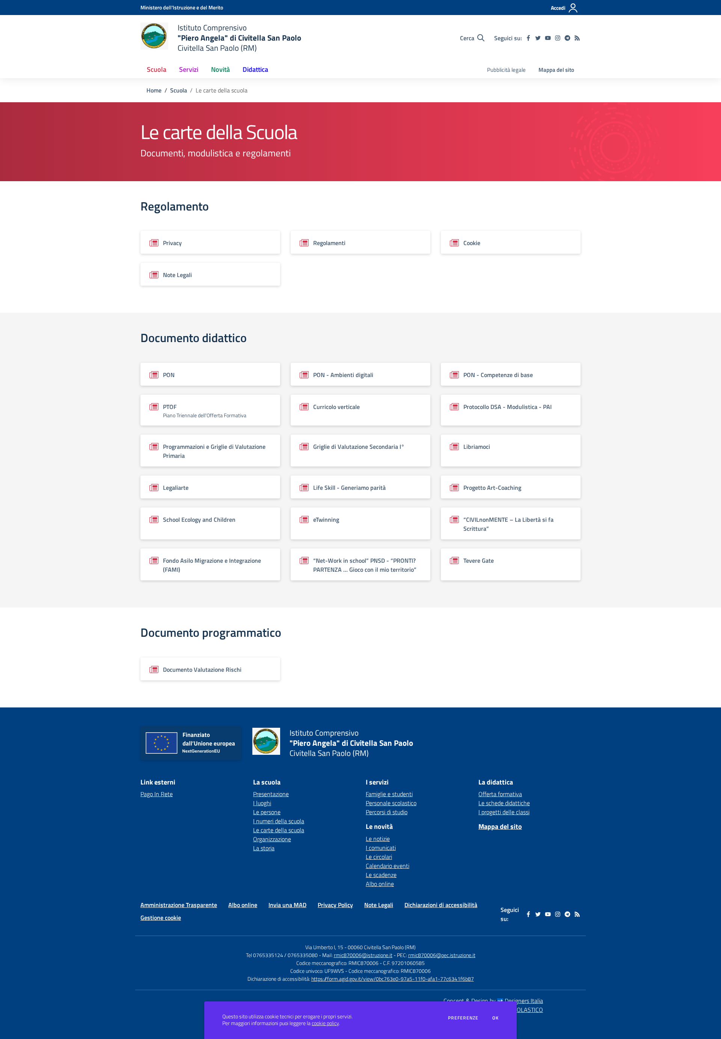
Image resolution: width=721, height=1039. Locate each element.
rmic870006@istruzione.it (363, 955)
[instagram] (557, 38)
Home (153, 90)
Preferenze (463, 1018)
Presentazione (271, 793)
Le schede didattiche (504, 802)
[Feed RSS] (577, 38)
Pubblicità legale (506, 69)
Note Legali (378, 904)
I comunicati (381, 847)
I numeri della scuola (278, 820)
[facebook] (528, 38)
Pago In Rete (156, 793)
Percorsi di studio (386, 811)
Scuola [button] (156, 69)
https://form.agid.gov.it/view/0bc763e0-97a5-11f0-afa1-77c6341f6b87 (392, 979)
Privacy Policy (335, 904)
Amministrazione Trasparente (178, 904)
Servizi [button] (188, 69)
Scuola (178, 90)
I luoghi (262, 802)
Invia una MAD (287, 904)
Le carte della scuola (278, 830)
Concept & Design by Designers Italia (493, 1000)
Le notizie (378, 838)
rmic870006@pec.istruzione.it (441, 955)
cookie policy (325, 1023)
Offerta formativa (500, 793)
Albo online (380, 883)
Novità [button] (220, 69)
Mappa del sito (556, 69)
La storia (264, 848)
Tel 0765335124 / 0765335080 (282, 955)
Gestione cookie (160, 917)
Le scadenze (381, 874)
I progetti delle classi (503, 811)
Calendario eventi (387, 865)
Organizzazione (272, 839)
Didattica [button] (255, 69)
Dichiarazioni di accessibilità (440, 904)
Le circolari (379, 856)
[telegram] (567, 38)
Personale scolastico (391, 802)
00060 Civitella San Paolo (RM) (382, 947)
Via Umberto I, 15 (324, 947)
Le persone (267, 811)
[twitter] (538, 38)
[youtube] (548, 38)
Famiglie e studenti (389, 793)
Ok (495, 1018)
